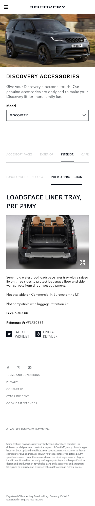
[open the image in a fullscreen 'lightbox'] (47, 242)
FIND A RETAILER (50, 334)
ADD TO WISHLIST (22, 334)
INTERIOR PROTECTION (66, 177)
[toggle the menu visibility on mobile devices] (6, 7)
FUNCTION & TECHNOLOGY (24, 177)
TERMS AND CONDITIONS (23, 374)
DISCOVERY (19, 115)
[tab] (19, 154)
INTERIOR (67, 154)
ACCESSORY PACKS (19, 154)
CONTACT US (15, 388)
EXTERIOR (46, 154)
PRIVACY (12, 381)
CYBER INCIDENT (17, 396)
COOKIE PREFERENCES (21, 403)
